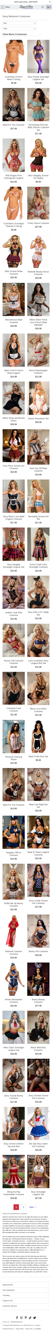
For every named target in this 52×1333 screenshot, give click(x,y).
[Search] (42, 7)
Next (32, 1207)
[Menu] (1, 7)
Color (5, 28)
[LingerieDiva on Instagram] (21, 1318)
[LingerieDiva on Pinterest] (26, 1318)
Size (5, 23)
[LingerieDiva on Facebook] (17, 1318)
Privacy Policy (20, 1328)
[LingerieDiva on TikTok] (30, 1318)
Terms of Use (29, 1328)
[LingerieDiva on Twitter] (35, 1318)
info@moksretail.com (16, 1322)
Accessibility (37, 1328)
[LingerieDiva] (26, 7)
